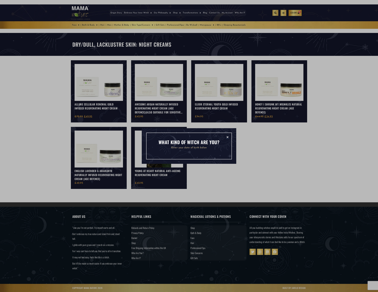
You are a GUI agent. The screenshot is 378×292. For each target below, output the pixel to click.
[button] (227, 136)
